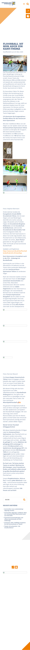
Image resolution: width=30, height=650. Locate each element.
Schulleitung (20, 590)
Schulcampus (8, 609)
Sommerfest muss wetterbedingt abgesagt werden (13, 509)
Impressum (7, 639)
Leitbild (6, 607)
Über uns (20, 588)
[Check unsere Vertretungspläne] (28, 16)
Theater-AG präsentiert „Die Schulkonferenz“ (12, 526)
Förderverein (21, 595)
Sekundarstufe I (8, 613)
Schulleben (8, 604)
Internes (23, 623)
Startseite (8, 588)
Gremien (19, 594)
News (5, 590)
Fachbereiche (8, 611)
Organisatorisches (9, 618)
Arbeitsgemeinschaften (11, 617)
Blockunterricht (8, 625)
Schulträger (20, 599)
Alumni (6, 632)
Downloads (7, 630)
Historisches (7, 605)
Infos (6, 623)
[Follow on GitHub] (13, 567)
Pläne (5, 628)
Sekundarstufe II (9, 615)
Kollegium (20, 592)
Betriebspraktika (9, 627)
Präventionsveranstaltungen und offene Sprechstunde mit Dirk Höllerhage (13, 519)
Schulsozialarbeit (22, 597)
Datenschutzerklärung (10, 640)
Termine (6, 592)
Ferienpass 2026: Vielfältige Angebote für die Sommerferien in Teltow (15, 523)
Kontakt (7, 637)
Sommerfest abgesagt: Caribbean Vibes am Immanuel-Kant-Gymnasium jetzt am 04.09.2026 (15, 514)
